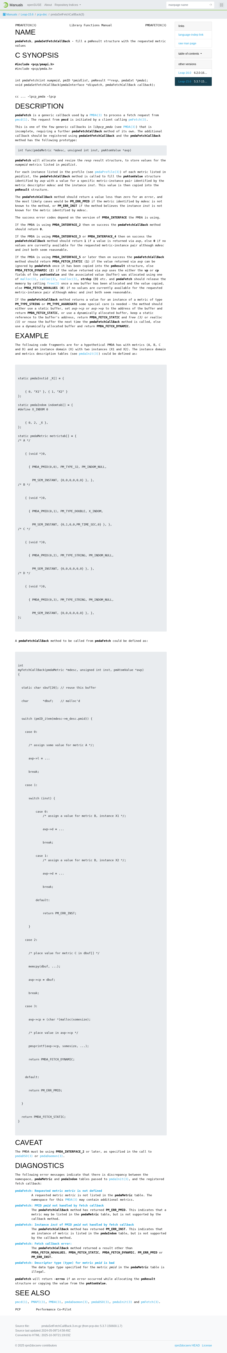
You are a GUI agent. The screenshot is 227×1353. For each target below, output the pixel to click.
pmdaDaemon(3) (51, 1156)
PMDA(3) (96, 115)
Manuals (11, 14)
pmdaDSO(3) (24, 1156)
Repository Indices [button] (67, 4)
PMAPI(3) (38, 1302)
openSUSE (34, 4)
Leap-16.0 (184, 72)
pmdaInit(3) (88, 353)
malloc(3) (28, 279)
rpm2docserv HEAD (187, 1345)
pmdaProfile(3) (107, 172)
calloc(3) (48, 279)
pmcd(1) (21, 119)
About (48, 4)
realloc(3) (68, 279)
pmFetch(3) (137, 119)
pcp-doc (42, 14)
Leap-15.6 (27, 14)
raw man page (187, 43)
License (207, 1345)
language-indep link (190, 34)
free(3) (53, 283)
